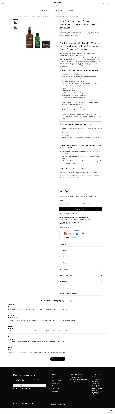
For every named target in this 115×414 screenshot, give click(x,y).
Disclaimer (55, 391)
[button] (110, 3)
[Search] (2, 3)
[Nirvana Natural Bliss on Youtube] (26, 388)
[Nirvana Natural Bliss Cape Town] (57, 3)
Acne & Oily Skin (23, 16)
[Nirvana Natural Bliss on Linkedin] (23, 388)
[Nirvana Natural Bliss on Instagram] (19, 388)
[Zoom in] (52, 23)
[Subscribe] (44, 385)
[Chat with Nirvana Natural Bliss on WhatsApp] (32, 388)
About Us (71, 10)
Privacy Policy (56, 386)
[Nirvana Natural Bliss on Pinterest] (13, 388)
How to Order (56, 378)
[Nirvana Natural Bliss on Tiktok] (29, 388)
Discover (59, 10)
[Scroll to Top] (112, 405)
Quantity (61, 200)
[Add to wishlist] (100, 21)
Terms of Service (57, 388)
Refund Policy (56, 383)
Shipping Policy (56, 380)
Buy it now (80, 209)
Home (14, 16)
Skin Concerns (45, 10)
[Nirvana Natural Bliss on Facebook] (16, 388)
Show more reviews (57, 359)
